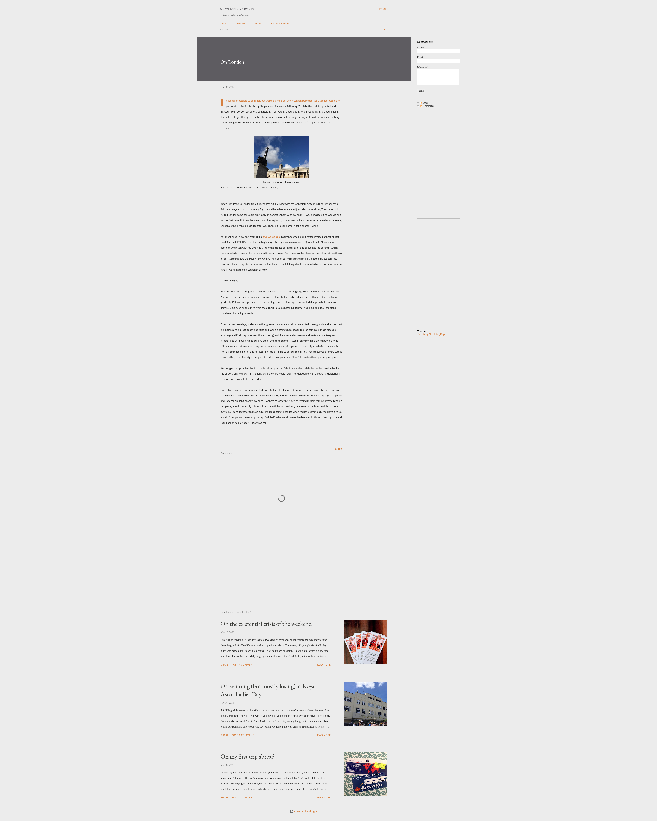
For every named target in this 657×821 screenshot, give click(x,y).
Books (258, 23)
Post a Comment (242, 664)
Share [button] (338, 449)
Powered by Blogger (306, 811)
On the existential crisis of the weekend (266, 624)
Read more (323, 664)
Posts (425, 102)
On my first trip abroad (248, 756)
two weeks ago (271, 237)
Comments (428, 105)
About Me (240, 23)
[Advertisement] (276, 568)
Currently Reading (280, 23)
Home (223, 23)
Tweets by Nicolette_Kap (431, 334)
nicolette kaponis (237, 9)
